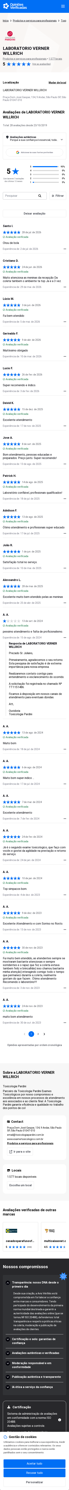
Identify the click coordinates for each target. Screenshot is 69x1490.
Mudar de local (57, 82)
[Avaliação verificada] (4, 237)
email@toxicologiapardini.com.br (25, 1134)
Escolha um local (20, 1185)
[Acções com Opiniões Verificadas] (65, 249)
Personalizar (34, 1482)
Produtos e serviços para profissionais (35, 20)
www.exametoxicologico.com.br (25, 1139)
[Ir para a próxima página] (44, 1034)
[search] (40, 195)
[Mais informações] (60, 1420)
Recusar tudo (34, 1473)
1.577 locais (55, 58)
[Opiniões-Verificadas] (15, 6)
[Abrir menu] (63, 6)
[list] (34, 1236)
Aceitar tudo (34, 1463)
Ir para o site (22, 1151)
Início (6, 20)
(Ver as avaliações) (41, 64)
